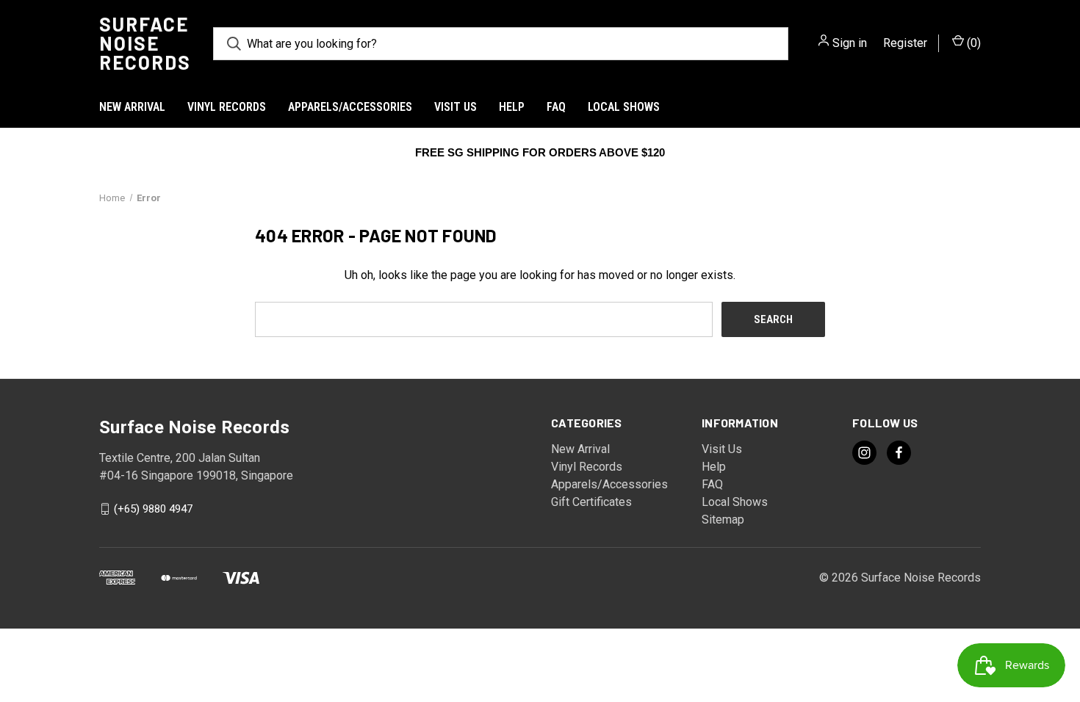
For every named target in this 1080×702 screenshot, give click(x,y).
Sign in (849, 43)
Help (512, 107)
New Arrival (132, 107)
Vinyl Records (226, 107)
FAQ (556, 107)
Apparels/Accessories (350, 107)
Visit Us (455, 107)
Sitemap (723, 519)
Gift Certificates (591, 502)
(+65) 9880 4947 (153, 508)
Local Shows (624, 107)
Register (905, 43)
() (972, 43)
